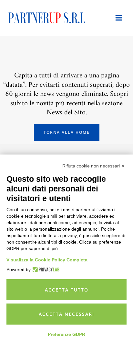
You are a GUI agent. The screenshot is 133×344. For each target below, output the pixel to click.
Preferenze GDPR (66, 334)
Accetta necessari (66, 314)
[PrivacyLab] (45, 269)
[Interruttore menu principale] (119, 18)
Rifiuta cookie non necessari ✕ (93, 165)
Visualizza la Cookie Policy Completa (46, 259)
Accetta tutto (66, 290)
